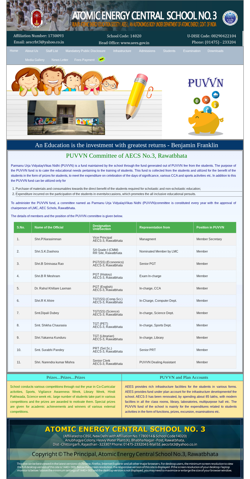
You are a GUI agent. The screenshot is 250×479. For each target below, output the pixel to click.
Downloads (215, 51)
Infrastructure (122, 51)
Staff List (52, 51)
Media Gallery (35, 60)
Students (169, 51)
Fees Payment (84, 60)
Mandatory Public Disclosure (85, 51)
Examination (192, 51)
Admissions (147, 51)
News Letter (60, 60)
